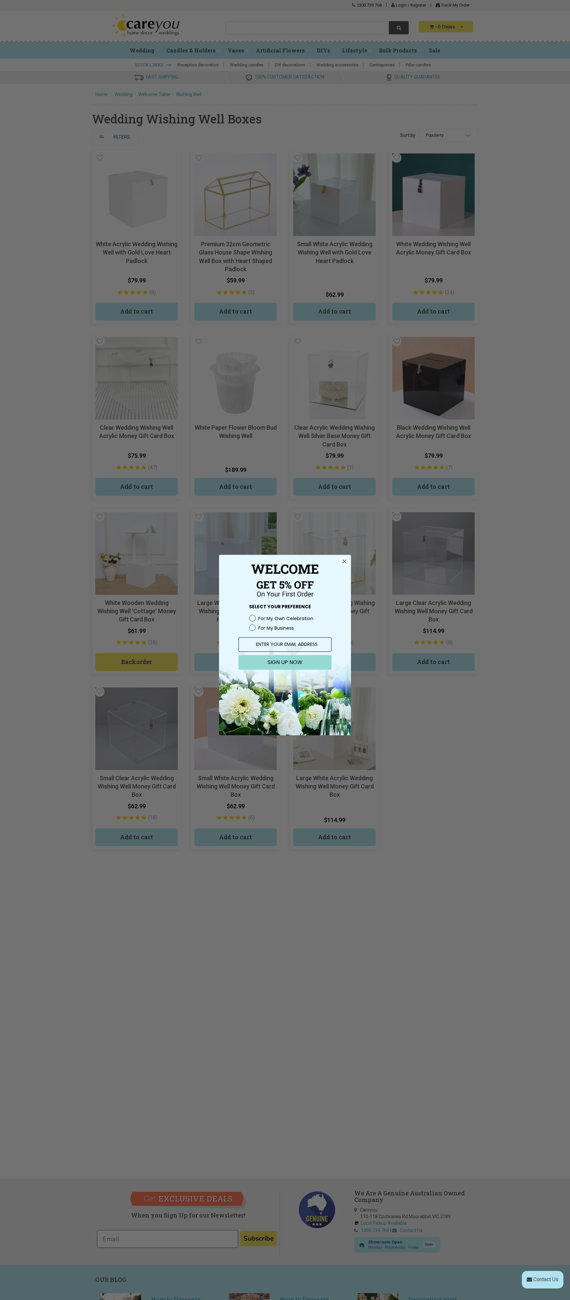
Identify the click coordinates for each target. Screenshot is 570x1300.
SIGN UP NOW (285, 662)
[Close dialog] (344, 561)
